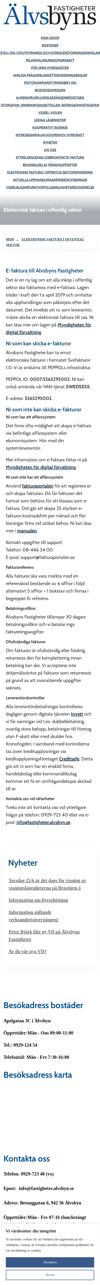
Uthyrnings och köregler (44, 53)
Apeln (32, 97)
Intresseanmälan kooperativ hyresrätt (50, 135)
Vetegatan (90, 105)
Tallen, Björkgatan (65, 105)
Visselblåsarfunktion (25, 187)
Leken (53, 97)
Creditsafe (69, 759)
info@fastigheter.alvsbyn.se (43, 822)
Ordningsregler (73, 75)
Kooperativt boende (50, 127)
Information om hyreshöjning (38, 900)
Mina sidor (50, 38)
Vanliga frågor (26, 75)
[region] (50, 1254)
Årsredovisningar (71, 180)
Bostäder (50, 45)
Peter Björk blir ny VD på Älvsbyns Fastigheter (44, 935)
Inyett (77, 714)
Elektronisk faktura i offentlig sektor (41, 172)
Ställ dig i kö (11, 53)
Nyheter (50, 142)
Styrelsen (24, 157)
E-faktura (75, 157)
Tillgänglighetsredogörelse (69, 187)
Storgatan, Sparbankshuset (25, 105)
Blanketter (49, 75)
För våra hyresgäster (50, 68)
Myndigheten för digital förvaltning (41, 467)
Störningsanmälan (83, 53)
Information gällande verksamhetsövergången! (34, 916)
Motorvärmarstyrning (44, 83)
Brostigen (75, 97)
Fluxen (42, 97)
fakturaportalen (37, 486)
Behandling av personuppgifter (50, 165)
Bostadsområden (50, 90)
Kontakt (59, 157)
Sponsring (84, 172)
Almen (21, 97)
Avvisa (50, 1275)
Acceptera (50, 1262)
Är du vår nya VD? (28, 951)
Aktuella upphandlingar (34, 180)
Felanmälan (36, 60)
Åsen (62, 97)
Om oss (50, 150)
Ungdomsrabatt (60, 60)
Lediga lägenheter (50, 120)
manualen (27, 530)
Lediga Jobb (42, 157)
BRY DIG (70, 83)
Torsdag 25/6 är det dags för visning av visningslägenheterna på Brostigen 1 (47, 884)
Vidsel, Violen (50, 112)
